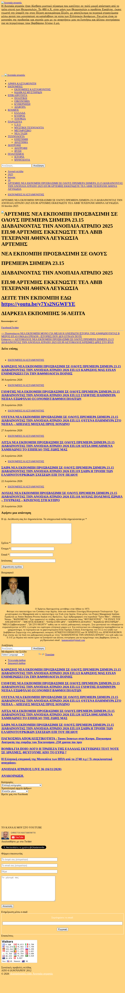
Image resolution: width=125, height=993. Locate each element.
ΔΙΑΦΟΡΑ (20, 107)
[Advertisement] (62, 49)
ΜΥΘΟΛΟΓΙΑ (22, 159)
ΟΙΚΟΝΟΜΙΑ (22, 101)
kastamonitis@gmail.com (73, 640)
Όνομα (5, 548)
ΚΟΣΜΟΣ (13, 110)
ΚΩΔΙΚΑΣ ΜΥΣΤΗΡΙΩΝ (28, 92)
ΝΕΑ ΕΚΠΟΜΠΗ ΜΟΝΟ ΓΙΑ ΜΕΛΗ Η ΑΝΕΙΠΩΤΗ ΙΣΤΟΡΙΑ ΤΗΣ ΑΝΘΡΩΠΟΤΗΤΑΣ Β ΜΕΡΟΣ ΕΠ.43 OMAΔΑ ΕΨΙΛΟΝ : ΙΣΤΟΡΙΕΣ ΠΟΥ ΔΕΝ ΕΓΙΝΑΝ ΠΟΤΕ (60, 335)
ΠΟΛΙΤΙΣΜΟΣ (16, 154)
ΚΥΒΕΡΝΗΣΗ (22, 104)
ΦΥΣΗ (17, 151)
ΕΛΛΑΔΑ (19, 112)
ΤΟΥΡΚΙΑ (20, 118)
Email (5, 554)
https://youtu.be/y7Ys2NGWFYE (38, 304)
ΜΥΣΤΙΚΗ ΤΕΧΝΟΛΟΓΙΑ (29, 127)
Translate (49, 654)
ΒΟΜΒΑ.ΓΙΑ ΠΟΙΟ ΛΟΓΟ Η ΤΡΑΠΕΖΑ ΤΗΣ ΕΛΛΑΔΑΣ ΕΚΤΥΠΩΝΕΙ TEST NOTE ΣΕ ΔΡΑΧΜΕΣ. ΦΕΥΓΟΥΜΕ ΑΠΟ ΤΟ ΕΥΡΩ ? (60, 750)
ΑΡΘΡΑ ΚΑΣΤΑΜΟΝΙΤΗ (22, 83)
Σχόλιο (5, 542)
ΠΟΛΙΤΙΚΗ (20, 98)
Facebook (6, 327)
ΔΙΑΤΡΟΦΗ (14, 145)
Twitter (15, 327)
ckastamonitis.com (21, 973)
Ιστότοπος (6, 560)
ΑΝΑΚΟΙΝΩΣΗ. (12, 776)
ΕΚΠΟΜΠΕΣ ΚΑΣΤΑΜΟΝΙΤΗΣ (32, 89)
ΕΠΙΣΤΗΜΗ (21, 139)
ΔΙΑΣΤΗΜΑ (21, 142)
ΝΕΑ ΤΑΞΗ (20, 133)
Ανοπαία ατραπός (43, 973)
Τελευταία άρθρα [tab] (17, 660)
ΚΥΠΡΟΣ (19, 115)
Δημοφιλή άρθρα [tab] (16, 663)
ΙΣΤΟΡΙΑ (19, 157)
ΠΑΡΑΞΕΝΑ (15, 121)
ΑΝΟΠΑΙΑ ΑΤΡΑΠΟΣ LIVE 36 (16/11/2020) (31, 769)
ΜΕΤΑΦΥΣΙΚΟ (22, 130)
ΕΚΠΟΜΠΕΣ (15, 86)
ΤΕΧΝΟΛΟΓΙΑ (16, 136)
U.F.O (17, 124)
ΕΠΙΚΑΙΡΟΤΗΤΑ (17, 95)
